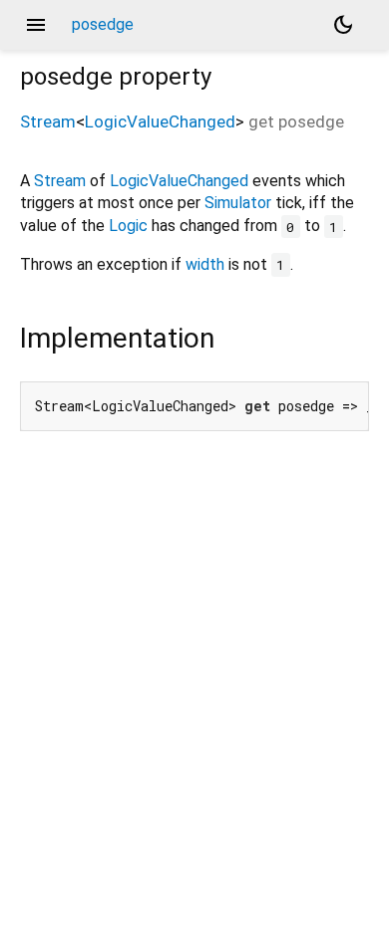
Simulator (237, 202)
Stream (48, 121)
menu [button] (36, 25)
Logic (128, 225)
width (205, 264)
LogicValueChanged (160, 121)
